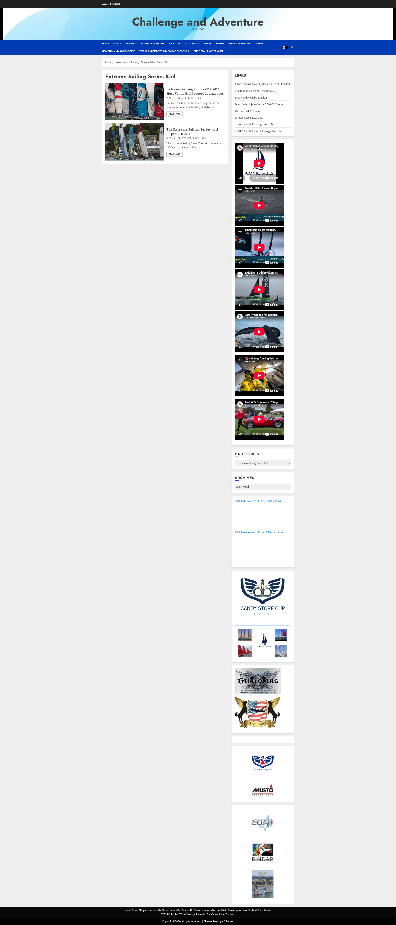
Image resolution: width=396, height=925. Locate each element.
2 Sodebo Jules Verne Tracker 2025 (255, 90)
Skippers (131, 43)
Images (220, 43)
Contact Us (192, 43)
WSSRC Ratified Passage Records (254, 124)
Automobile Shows (152, 43)
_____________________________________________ (262, 624)
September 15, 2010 (190, 138)
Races (207, 43)
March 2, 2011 (188, 98)
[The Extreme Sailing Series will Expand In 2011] (134, 142)
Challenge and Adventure (198, 22)
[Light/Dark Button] (285, 47)
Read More (174, 114)
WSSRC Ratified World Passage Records (164, 51)
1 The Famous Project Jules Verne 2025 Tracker (262, 84)
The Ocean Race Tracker (209, 51)
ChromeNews (211, 921)
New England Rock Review (118, 51)
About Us (174, 43)
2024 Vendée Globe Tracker (251, 97)
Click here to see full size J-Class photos (258, 501)
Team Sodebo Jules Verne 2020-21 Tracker (260, 104)
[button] (292, 47)
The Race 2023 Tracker (248, 111)
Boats (117, 43)
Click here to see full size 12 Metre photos (259, 532)
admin (172, 98)
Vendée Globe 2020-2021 (249, 117)
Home (105, 43)
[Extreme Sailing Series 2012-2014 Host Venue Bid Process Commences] (134, 101)
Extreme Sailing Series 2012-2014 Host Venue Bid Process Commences (195, 91)
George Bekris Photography (247, 43)
